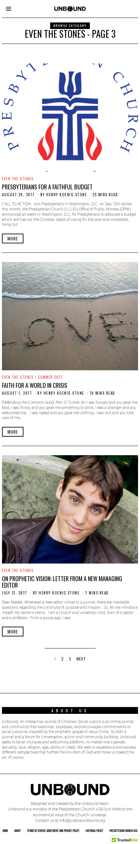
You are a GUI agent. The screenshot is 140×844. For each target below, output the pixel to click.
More (12, 238)
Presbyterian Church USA (123, 830)
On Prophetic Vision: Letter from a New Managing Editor (62, 581)
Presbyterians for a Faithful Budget (47, 186)
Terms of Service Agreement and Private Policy (53, 830)
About (17, 830)
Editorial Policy (94, 830)
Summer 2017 (50, 377)
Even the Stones (18, 178)
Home (5, 830)
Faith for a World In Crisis (34, 385)
